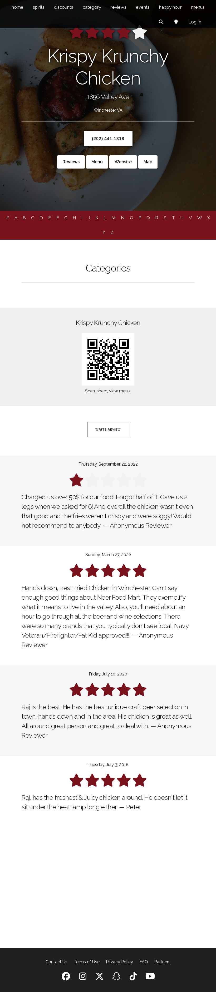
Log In (194, 21)
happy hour (170, 7)
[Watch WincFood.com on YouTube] (150, 977)
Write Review (108, 429)
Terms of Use (87, 961)
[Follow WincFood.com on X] (99, 977)
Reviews (71, 161)
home (17, 7)
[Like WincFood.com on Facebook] (66, 977)
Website (123, 161)
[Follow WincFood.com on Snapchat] (116, 977)
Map (148, 161)
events (143, 7)
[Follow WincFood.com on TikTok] (133, 977)
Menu (97, 161)
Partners (162, 961)
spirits (39, 7)
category (92, 7)
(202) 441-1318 (108, 138)
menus (198, 7)
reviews (118, 7)
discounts (63, 7)
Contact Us (56, 961)
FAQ (143, 961)
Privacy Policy (119, 961)
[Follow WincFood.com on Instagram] (83, 977)
